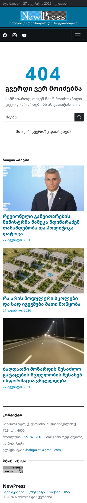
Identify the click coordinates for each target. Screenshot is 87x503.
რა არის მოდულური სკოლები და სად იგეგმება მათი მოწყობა (42, 301)
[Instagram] (15, 35)
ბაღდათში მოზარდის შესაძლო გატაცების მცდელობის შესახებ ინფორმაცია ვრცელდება (42, 375)
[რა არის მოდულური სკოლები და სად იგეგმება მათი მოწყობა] (43, 270)
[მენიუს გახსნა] (77, 35)
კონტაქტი (36, 492)
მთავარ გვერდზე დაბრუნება (43, 131)
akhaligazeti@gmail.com (42, 450)
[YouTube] (24, 35)
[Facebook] (5, 35)
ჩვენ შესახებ (13, 492)
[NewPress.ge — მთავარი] (43, 13)
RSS (67, 492)
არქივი (54, 492)
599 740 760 (32, 437)
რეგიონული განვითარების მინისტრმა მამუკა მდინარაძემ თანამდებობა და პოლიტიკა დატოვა (41, 225)
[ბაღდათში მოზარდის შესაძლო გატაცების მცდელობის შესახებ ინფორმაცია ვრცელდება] (43, 341)
